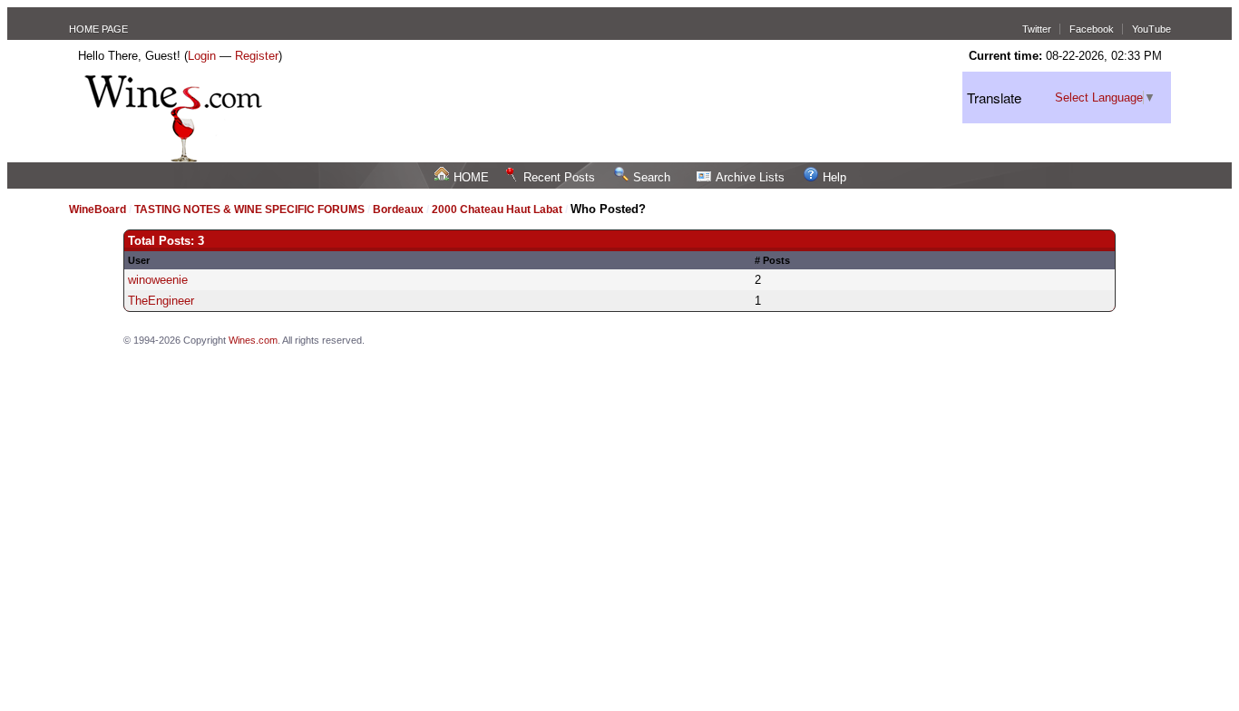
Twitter (1036, 29)
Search (651, 177)
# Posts (772, 260)
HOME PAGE (98, 29)
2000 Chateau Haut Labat (497, 209)
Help (834, 177)
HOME (471, 177)
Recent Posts (559, 177)
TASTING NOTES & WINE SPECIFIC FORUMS (249, 209)
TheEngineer (161, 300)
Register (256, 56)
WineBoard (97, 209)
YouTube (1151, 29)
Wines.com (253, 340)
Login (202, 56)
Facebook (1091, 29)
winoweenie (158, 280)
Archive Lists (750, 177)
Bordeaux (399, 209)
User (139, 260)
